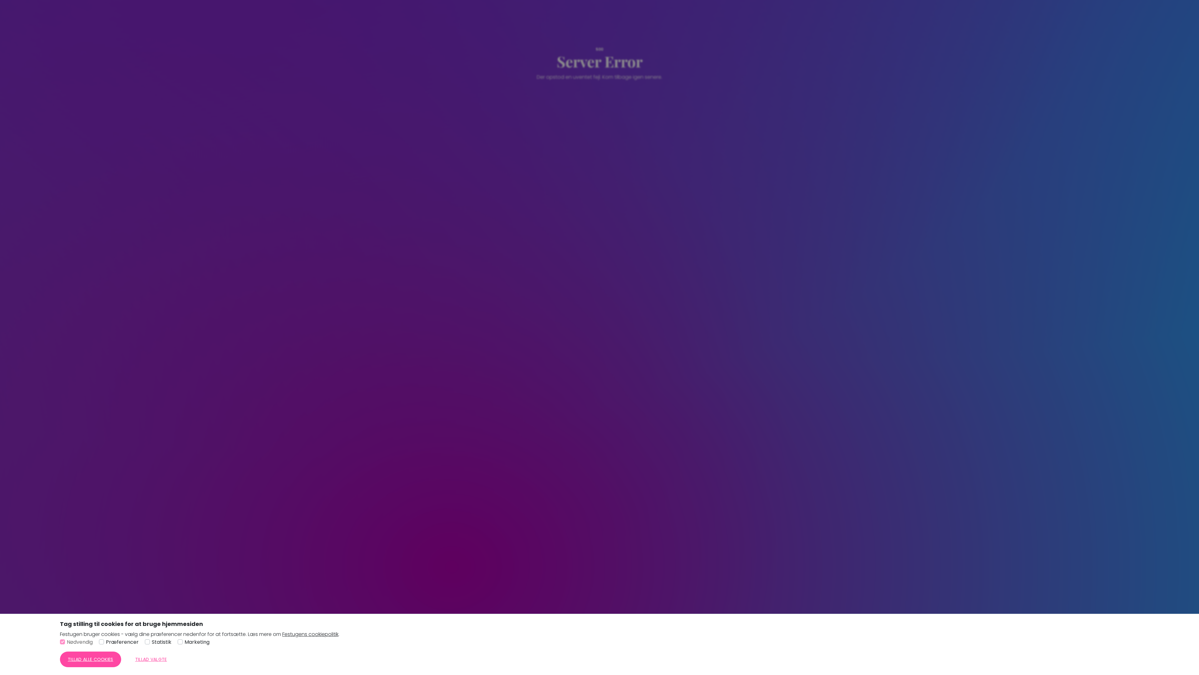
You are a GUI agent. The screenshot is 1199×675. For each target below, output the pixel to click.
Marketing (197, 642)
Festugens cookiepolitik (310, 634)
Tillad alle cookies (90, 659)
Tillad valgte (151, 659)
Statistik (161, 642)
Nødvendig (80, 642)
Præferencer (122, 642)
